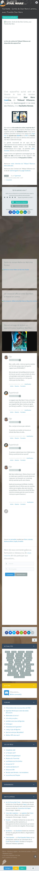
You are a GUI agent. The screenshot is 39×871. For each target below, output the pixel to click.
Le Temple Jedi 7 (11, 753)
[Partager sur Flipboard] (25, 632)
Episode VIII (10, 658)
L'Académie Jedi (10, 750)
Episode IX (28, 654)
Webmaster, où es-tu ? (12, 715)
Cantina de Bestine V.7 (12, 767)
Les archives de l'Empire (13, 775)
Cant (6, 100)
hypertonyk (13, 392)
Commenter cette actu (21, 206)
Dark (18, 135)
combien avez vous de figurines (15, 721)
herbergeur (9, 724)
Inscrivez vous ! (21, 574)
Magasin (17, 662)
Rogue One (27, 666)
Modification (28, 384)
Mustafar (6, 151)
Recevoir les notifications (10, 17)
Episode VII (27, 656)
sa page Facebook (25, 171)
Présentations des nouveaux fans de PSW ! (18, 708)
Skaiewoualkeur (9, 541)
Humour (10, 660)
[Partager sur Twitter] (17, 212)
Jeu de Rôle (18, 660)
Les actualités (12, 539)
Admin (12, 386)
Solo (14, 670)
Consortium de (22, 808)
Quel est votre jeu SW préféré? (15, 732)
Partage (7, 868)
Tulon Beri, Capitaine (12, 813)
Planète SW (29, 664)
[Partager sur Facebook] (10, 212)
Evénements (20, 658)
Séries (28, 668)
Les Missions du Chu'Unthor (14, 761)
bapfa (16, 541)
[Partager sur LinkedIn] (25, 212)
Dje (10, 356)
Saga (22, 668)
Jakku (33, 149)
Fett (5, 135)
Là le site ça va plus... (12, 718)
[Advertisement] (19, 66)
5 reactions (9, 180)
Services (7, 670)
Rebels (19, 666)
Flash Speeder (10, 837)
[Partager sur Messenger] (14, 212)
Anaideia (20, 541)
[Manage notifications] (35, 856)
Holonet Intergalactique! (13, 756)
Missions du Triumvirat (12, 758)
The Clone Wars (25, 673)
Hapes (25, 804)
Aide (15, 868)
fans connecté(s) (16, 693)
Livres (11, 662)
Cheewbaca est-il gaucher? (14, 727)
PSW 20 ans (11, 666)
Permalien (23, 386)
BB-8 (26, 135)
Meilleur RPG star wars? (13, 735)
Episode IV (19, 654)
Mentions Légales (12, 851)
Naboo (28, 837)
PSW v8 (4, 851)
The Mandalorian (13, 675)
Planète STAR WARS (16, 2)
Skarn (26, 539)
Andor (7, 652)
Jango (33, 133)
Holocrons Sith (10, 770)
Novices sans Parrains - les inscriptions (17, 772)
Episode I (21, 652)
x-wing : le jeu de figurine (13, 729)
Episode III (10, 654)
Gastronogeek (14, 171)
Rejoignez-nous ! (7, 853)
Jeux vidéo (27, 660)
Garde (7, 841)
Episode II (29, 652)
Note (22, 868)
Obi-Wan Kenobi (19, 664)
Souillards (9, 831)
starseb (30, 539)
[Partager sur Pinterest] (17, 632)
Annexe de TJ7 (10, 764)
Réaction (17, 386)
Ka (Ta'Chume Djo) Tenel (13, 802)
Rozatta (8, 820)
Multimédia (8, 664)
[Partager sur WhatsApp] (21, 212)
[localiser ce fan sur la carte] (20, 360)
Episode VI (19, 656)
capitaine (24, 813)
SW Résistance (13, 673)
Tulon (31, 813)
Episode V (10, 656)
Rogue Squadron (13, 668)
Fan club (29, 658)
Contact (34, 851)
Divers (14, 652)
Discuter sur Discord (20, 202)
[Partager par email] (28, 212)
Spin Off (20, 670)
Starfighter (29, 670)
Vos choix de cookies (25, 851)
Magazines (26, 662)
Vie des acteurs (19, 677)
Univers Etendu (26, 675)
